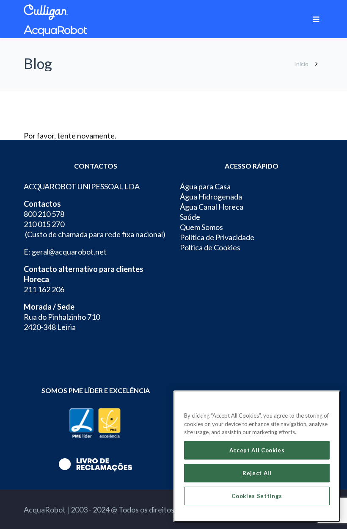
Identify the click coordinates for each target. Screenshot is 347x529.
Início (301, 63)
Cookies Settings (256, 496)
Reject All (257, 473)
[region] (257, 456)
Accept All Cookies (257, 450)
